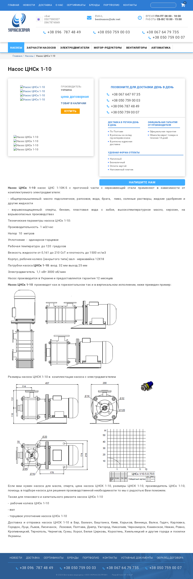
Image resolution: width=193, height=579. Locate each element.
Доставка (45, 5)
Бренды (94, 5)
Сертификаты (76, 5)
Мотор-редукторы (108, 47)
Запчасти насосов (41, 47)
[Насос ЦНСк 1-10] (32, 86)
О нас (59, 5)
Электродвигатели (74, 47)
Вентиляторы (136, 47)
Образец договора (170, 557)
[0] (183, 5)
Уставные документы (137, 557)
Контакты (130, 5)
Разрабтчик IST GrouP (122, 575)
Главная (13, 5)
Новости (29, 5)
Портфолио (111, 5)
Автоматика (161, 47)
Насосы (16, 47)
